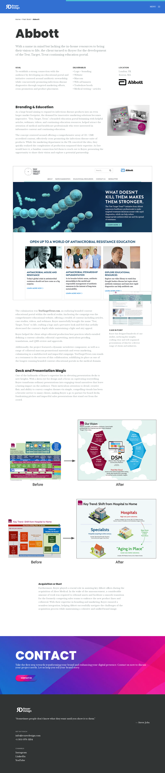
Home (18, 19)
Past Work (26, 19)
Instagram (21, 752)
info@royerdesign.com (27, 735)
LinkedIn (20, 756)
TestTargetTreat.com (49, 311)
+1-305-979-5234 (24, 739)
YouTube (20, 760)
